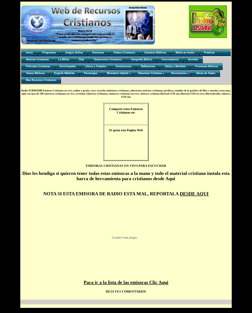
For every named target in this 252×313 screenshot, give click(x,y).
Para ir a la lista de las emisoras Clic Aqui (126, 282)
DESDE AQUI (194, 193)
